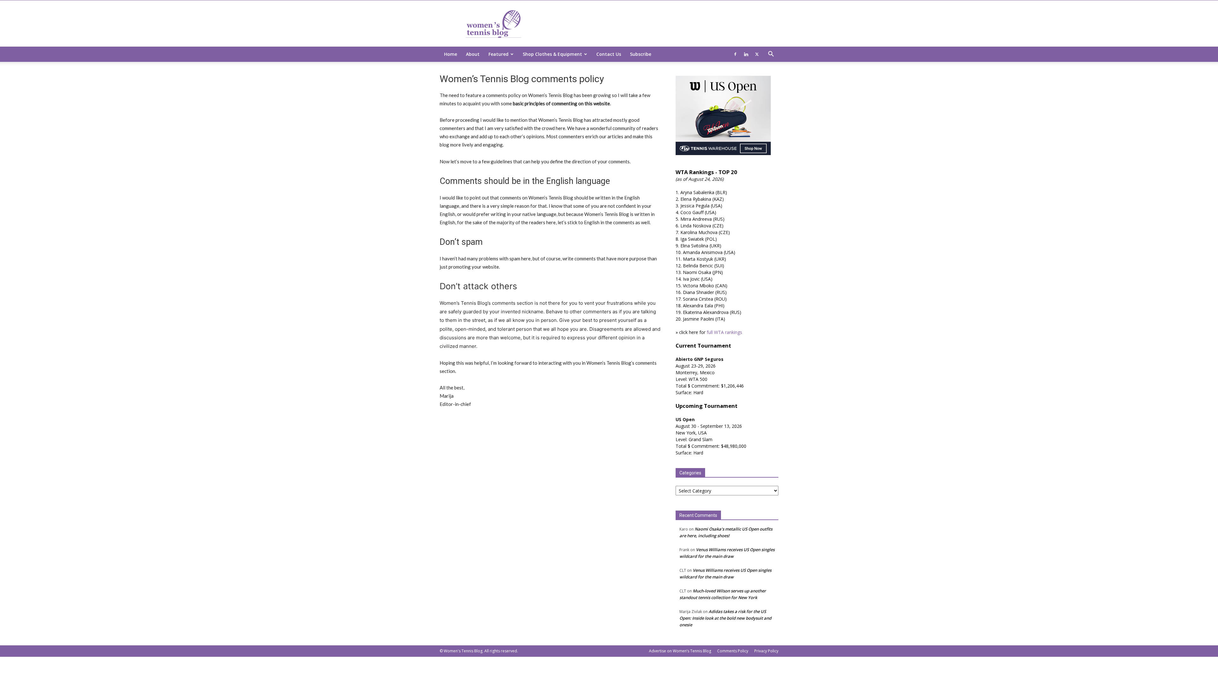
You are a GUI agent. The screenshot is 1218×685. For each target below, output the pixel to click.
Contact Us (608, 54)
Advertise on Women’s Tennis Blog (680, 651)
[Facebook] (735, 54)
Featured (498, 54)
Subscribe (640, 54)
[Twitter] (757, 54)
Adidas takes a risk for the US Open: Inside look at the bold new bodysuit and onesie (725, 618)
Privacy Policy (766, 651)
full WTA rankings (724, 332)
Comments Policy (732, 651)
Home (450, 54)
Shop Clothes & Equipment (552, 54)
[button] (770, 55)
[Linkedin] (746, 54)
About (473, 54)
